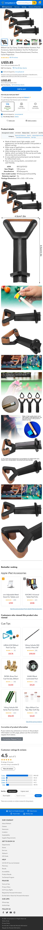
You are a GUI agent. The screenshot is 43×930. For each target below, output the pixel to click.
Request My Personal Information (12, 893)
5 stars (3, 775)
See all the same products (34, 722)
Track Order (16, 814)
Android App (5, 905)
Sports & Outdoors (20, 135)
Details (17, 116)
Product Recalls (6, 874)
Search (38, 796)
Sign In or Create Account (16, 811)
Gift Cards (5, 856)
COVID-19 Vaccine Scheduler (11, 863)
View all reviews (8, 769)
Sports (29, 135)
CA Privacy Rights (7, 890)
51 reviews (15, 57)
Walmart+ (5, 853)
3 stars (3, 780)
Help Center (33, 811)
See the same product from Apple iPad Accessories (26, 609)
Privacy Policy (6, 887)
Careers (4, 826)
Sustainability (6, 835)
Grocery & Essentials (35, 7)
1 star (3, 785)
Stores (4, 847)
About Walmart (6, 823)
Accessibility (5, 871)
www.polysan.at (19, 72)
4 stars (3, 778)
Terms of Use (6, 884)
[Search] (34, 3)
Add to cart (21, 89)
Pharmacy (5, 866)
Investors (4, 832)
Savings (24, 7)
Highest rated (25, 791)
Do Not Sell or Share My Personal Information (15, 896)
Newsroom (5, 829)
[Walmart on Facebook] (3, 912)
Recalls (4, 869)
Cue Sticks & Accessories (23, 137)
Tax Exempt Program (8, 877)
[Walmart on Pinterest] (14, 912)
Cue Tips (33, 137)
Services (17, 7)
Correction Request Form (12, 739)
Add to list (12, 120)
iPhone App (5, 902)
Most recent (12, 791)
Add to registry (32, 120)
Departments (8, 7)
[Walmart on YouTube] (11, 912)
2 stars (3, 782)
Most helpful (6, 796)
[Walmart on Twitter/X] (7, 912)
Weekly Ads (29, 814)
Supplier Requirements (8, 838)
